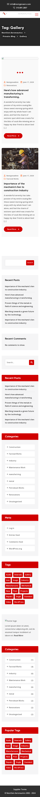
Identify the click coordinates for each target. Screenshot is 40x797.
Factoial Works (13, 179)
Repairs (9, 596)
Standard (28, 596)
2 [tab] (20, 72)
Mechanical (26, 585)
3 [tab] (22, 72)
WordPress (19, 602)
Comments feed (16, 542)
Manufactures (12, 585)
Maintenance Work (17, 467)
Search (30, 263)
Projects (24, 591)
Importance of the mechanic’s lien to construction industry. (19, 288)
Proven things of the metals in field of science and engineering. (19, 305)
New (8, 591)
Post (15, 591)
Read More (11, 136)
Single (18, 596)
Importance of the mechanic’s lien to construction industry (16, 187)
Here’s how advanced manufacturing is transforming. (16, 93)
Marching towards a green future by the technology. (19, 313)
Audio (8, 574)
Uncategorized (15, 501)
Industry (25, 580)
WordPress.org (15, 548)
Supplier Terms (20, 789)
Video (8, 602)
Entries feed (14, 535)
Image (15, 580)
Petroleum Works (16, 488)
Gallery (28, 574)
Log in (11, 528)
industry (12, 460)
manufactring (15, 474)
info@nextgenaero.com (20, 4)
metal (11, 481)
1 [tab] (17, 72)
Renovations (12, 85)
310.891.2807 (21, 7)
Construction (14, 447)
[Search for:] (20, 362)
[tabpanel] (20, 58)
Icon (8, 580)
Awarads (18, 574)
